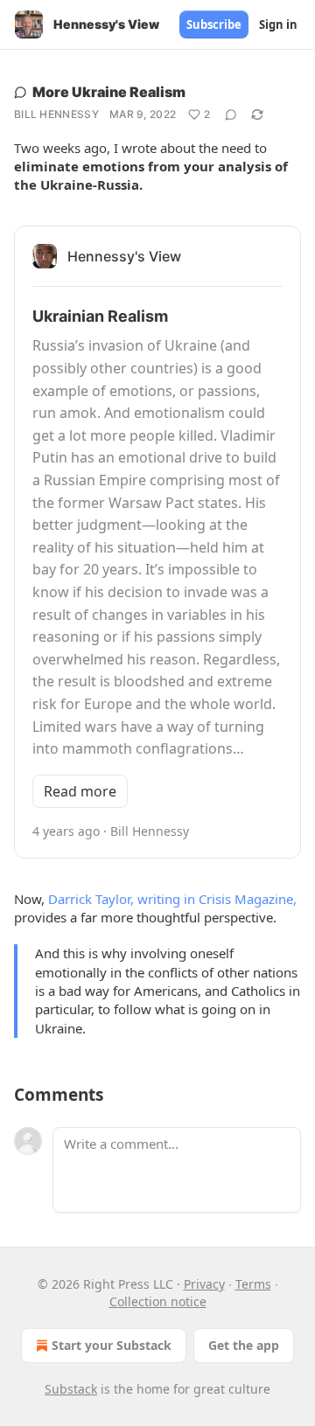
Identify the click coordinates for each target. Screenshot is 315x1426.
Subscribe (214, 24)
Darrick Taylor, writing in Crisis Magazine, (172, 899)
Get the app (243, 1345)
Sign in (278, 24)
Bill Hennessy (56, 114)
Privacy (204, 1284)
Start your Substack (112, 1345)
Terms (253, 1284)
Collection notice (157, 1301)
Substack (71, 1389)
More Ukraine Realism (109, 92)
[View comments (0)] (231, 114)
